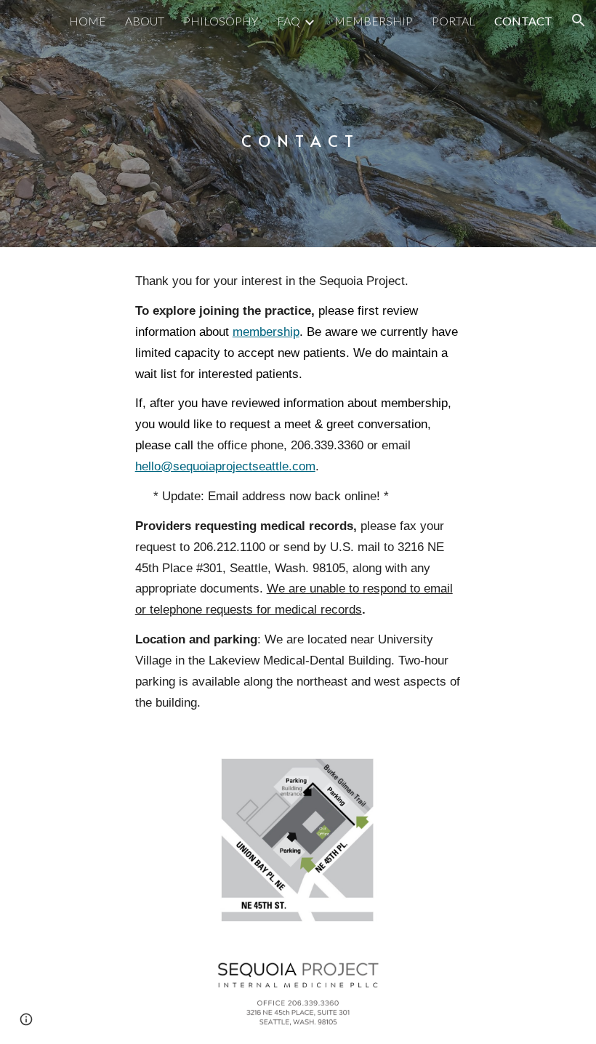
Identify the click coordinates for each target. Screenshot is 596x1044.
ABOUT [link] (144, 21)
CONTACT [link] (523, 21)
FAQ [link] (288, 21)
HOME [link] (87, 21)
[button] (578, 20)
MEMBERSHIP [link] (373, 21)
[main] (298, 123)
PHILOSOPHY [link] (220, 21)
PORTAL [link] (453, 21)
